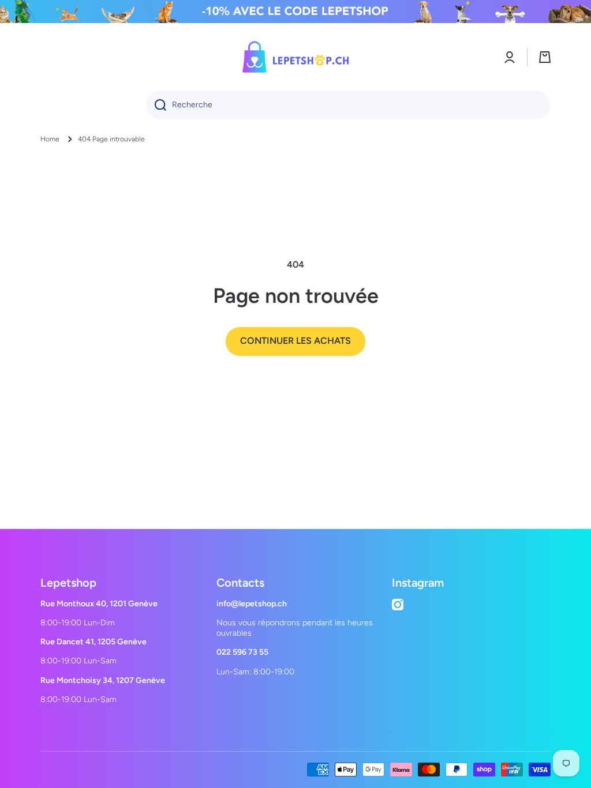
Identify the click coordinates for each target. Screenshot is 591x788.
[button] (545, 57)
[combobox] (348, 105)
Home (49, 139)
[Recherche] (156, 105)
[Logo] (295, 56)
